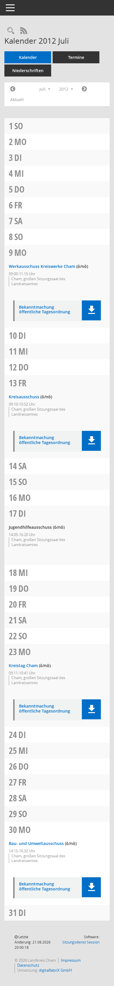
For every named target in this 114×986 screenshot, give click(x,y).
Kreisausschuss (24, 396)
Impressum (71, 960)
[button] (91, 310)
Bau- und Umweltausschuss (36, 843)
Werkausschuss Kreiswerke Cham (42, 266)
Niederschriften (28, 70)
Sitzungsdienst (80, 942)
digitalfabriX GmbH (55, 970)
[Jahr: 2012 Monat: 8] (84, 89)
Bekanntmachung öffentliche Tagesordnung (44, 310)
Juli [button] (43, 89)
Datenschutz (28, 965)
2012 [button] (64, 89)
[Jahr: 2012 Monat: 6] (13, 89)
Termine (76, 57)
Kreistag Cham (23, 665)
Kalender (28, 57)
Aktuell (17, 99)
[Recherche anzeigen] (10, 31)
